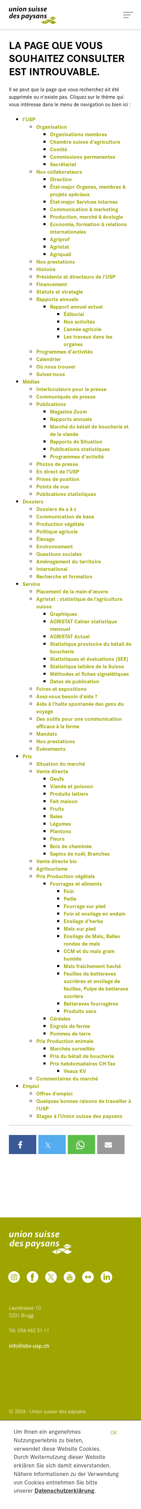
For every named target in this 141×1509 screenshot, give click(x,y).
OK (114, 1432)
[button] (22, 1144)
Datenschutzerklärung (64, 1490)
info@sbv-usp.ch (29, 1345)
